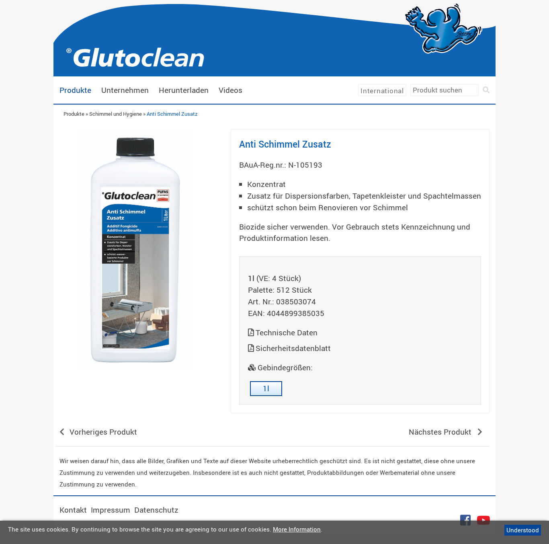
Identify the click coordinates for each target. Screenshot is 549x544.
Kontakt (73, 510)
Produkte (75, 90)
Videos (230, 90)
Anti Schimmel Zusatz (172, 113)
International (382, 90)
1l (266, 388)
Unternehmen (125, 90)
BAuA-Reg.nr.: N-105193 (280, 165)
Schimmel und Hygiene (115, 113)
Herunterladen (184, 90)
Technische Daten (287, 332)
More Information (297, 529)
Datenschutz (156, 510)
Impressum (110, 510)
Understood (522, 530)
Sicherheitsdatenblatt (293, 348)
